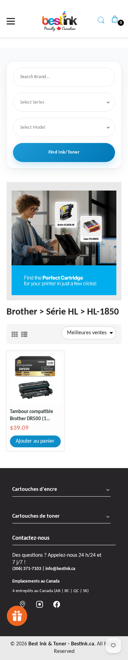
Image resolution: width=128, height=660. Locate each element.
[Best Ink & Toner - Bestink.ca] (59, 21)
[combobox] (65, 77)
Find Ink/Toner (64, 152)
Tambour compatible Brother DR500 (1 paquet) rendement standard (31, 416)
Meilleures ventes (86, 333)
